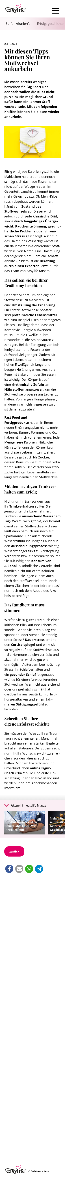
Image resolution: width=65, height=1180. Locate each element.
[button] (9, 869)
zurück (14, 851)
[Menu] (55, 10)
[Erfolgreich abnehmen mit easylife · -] (15, 8)
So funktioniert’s (18, 23)
